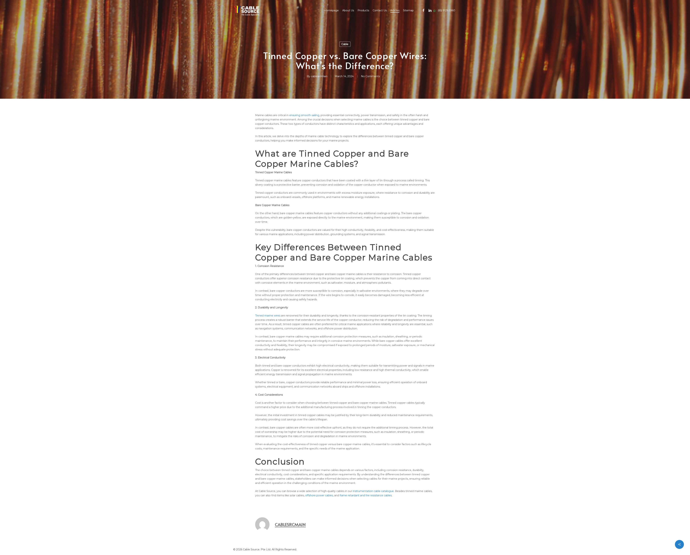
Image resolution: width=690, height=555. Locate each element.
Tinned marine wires (267, 315)
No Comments (370, 76)
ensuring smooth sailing (304, 115)
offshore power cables (319, 495)
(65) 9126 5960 (444, 10)
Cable (344, 44)
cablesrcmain (319, 76)
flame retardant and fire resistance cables (366, 495)
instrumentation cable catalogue (373, 491)
